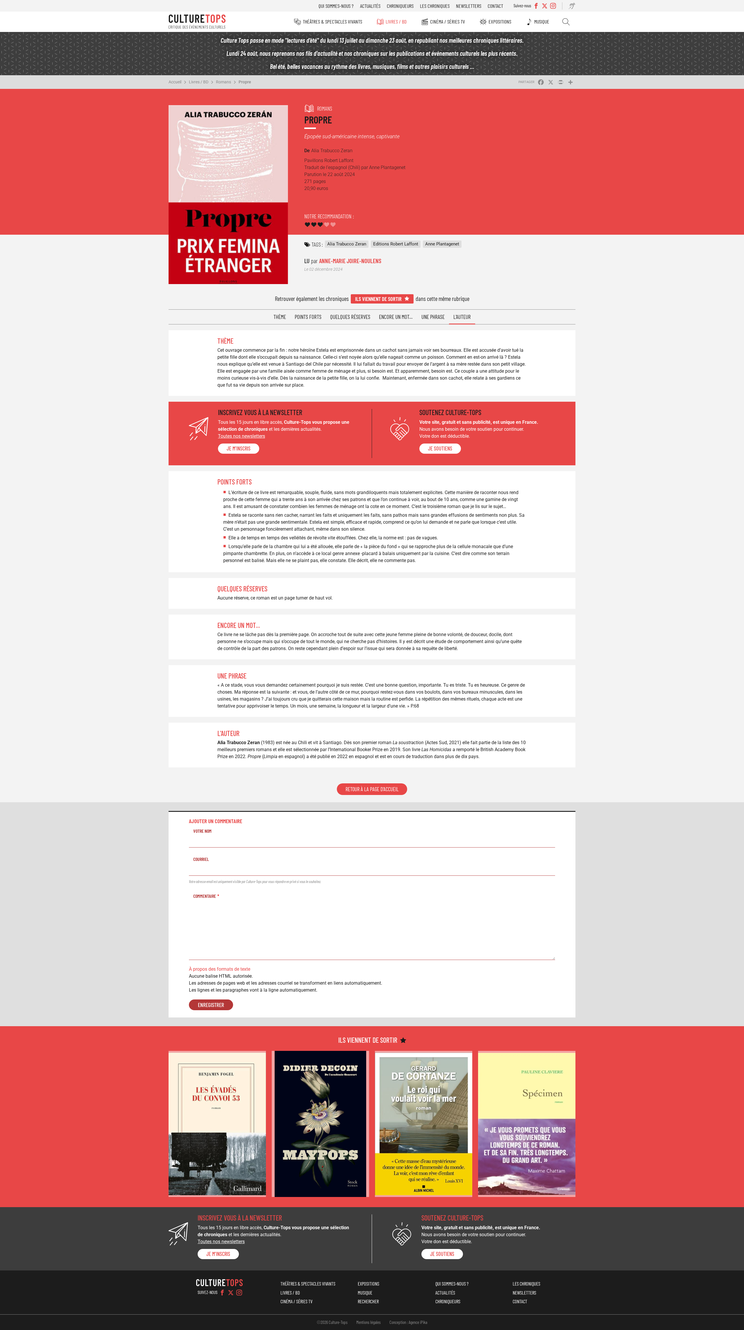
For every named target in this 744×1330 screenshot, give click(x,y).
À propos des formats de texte (219, 969)
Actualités (370, 6)
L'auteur (462, 316)
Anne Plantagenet (442, 244)
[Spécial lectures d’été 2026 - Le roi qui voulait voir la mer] (423, 1124)
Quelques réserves (350, 316)
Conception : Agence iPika (408, 1322)
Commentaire (204, 896)
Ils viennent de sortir (378, 298)
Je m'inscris (239, 448)
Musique (541, 21)
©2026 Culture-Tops (332, 1322)
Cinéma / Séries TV (447, 21)
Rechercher (566, 22)
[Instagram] (239, 1292)
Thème (279, 316)
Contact (495, 6)
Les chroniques (435, 6)
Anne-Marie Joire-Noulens (350, 260)
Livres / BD (396, 21)
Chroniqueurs (400, 6)
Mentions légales (368, 1322)
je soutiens (440, 448)
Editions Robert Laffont (395, 244)
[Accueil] (197, 22)
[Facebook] (222, 1292)
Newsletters (468, 6)
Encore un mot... (396, 316)
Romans (223, 82)
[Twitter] (230, 1292)
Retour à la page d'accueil (372, 789)
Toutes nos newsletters (241, 436)
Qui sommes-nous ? (336, 6)
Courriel (201, 859)
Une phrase (433, 316)
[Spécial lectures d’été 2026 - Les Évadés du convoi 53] (217, 1124)
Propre (245, 82)
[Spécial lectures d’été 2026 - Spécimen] (526, 1124)
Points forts (308, 316)
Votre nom (202, 831)
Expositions (500, 21)
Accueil (175, 82)
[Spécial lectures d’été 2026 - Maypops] (320, 1124)
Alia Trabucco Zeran (346, 244)
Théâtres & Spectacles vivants (332, 21)
